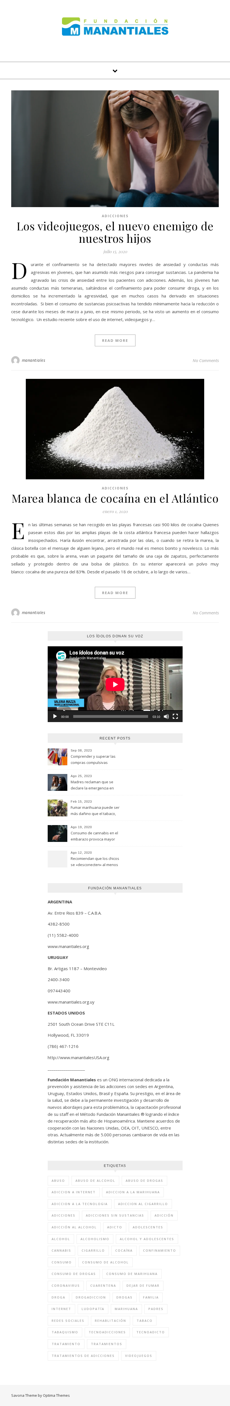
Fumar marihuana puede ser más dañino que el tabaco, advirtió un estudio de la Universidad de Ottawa (95, 811)
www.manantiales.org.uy (71, 1002)
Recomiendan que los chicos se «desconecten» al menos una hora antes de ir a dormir (96, 862)
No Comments (206, 360)
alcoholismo (95, 1239)
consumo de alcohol (105, 1262)
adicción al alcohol (74, 1227)
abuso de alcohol (95, 1180)
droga (58, 1297)
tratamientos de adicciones (83, 1356)
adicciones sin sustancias (115, 1215)
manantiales (33, 360)
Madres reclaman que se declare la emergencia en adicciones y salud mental (93, 785)
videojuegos (138, 1356)
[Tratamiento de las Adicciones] (115, 26)
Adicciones (115, 216)
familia (151, 1297)
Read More (115, 340)
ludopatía (93, 1309)
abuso (58, 1180)
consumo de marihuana (132, 1274)
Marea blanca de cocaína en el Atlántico (115, 498)
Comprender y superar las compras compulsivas (93, 759)
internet (61, 1309)
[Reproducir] (55, 716)
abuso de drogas (144, 1180)
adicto (114, 1227)
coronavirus (66, 1285)
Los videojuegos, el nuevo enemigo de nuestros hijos (115, 232)
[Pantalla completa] (175, 716)
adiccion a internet (74, 1192)
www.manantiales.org (68, 946)
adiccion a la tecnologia (80, 1204)
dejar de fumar (143, 1285)
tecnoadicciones (107, 1332)
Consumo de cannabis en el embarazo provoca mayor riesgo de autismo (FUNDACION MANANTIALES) (94, 836)
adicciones (63, 1215)
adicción (164, 1215)
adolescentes (148, 1227)
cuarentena (103, 1285)
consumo (62, 1262)
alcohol (61, 1239)
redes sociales (68, 1320)
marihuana (126, 1309)
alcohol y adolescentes (147, 1239)
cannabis (61, 1250)
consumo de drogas (74, 1274)
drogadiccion (91, 1297)
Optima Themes (56, 1395)
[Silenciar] (166, 716)
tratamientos (106, 1344)
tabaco (145, 1320)
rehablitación (110, 1320)
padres (156, 1309)
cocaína (124, 1250)
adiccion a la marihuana (133, 1192)
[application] (115, 684)
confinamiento (159, 1250)
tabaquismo (65, 1332)
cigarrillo (93, 1250)
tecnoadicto (150, 1332)
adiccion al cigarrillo (143, 1204)
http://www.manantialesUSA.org (78, 1057)
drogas (124, 1297)
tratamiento (66, 1344)
